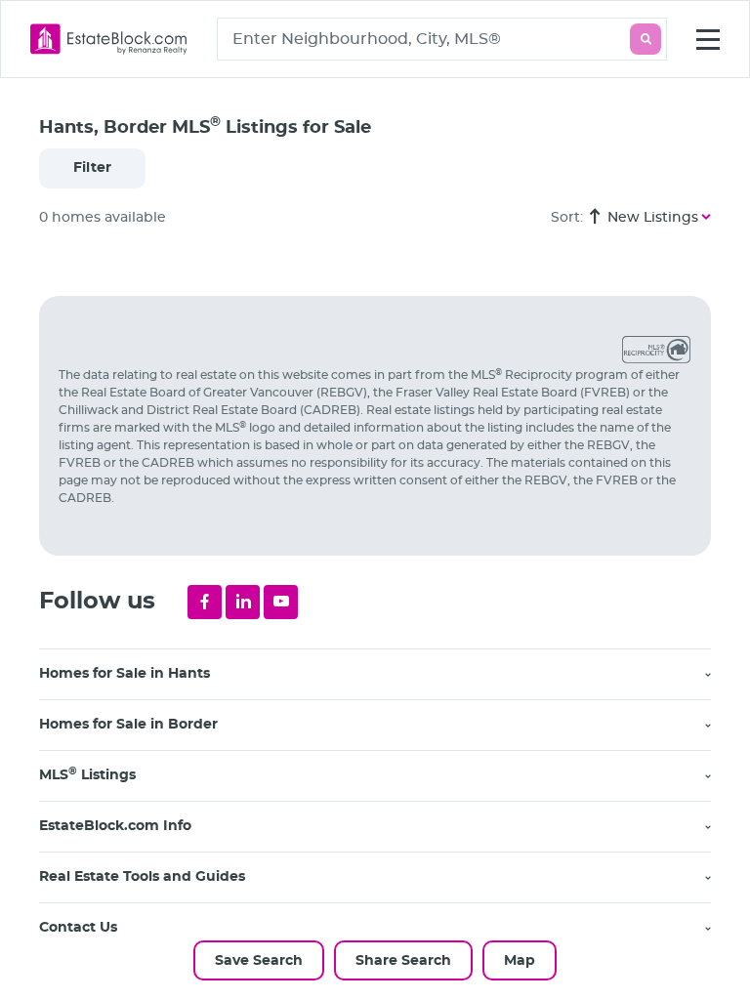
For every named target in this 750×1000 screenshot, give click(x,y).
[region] (384, 623)
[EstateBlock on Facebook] (205, 602)
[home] (109, 39)
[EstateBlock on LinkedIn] (243, 602)
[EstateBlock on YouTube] (281, 602)
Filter (92, 168)
